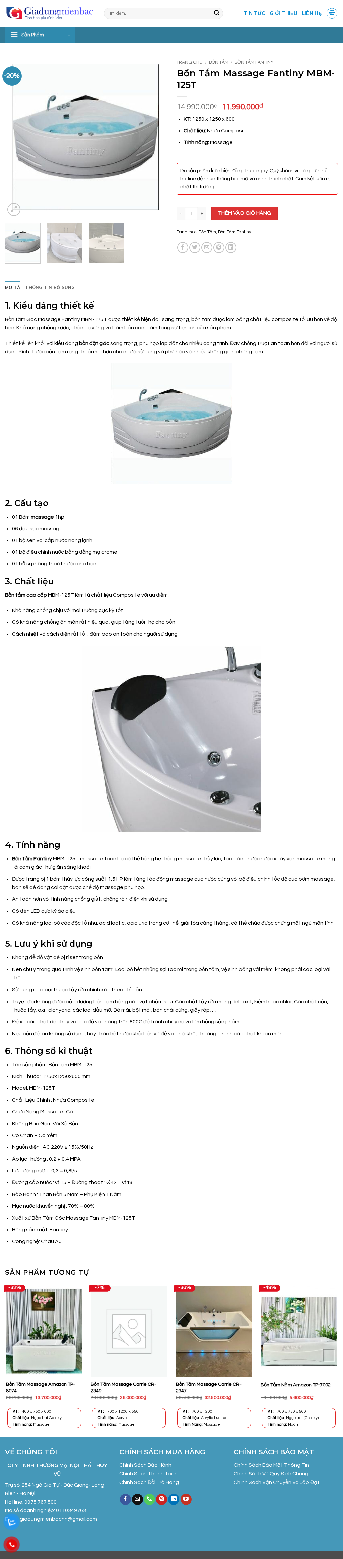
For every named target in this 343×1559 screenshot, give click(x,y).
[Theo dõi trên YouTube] (186, 1499)
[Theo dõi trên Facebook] (125, 1499)
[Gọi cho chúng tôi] (149, 1499)
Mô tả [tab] (12, 287)
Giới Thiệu (283, 13)
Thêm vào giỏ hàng (244, 213)
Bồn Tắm (218, 62)
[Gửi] (216, 13)
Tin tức (254, 13)
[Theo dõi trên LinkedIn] (173, 1499)
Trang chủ (190, 62)
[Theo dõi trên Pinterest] (161, 1499)
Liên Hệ (312, 13)
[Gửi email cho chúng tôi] (137, 1499)
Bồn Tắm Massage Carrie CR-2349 (123, 1387)
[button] (332, 13)
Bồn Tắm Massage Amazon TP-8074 (40, 1387)
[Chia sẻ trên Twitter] (194, 247)
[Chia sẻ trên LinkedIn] (230, 247)
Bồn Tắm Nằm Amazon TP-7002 (296, 1384)
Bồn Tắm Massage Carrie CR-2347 (209, 1387)
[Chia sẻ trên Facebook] (182, 247)
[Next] (155, 137)
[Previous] (17, 137)
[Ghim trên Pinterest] (218, 247)
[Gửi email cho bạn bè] (206, 247)
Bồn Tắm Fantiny (254, 62)
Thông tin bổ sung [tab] (50, 287)
